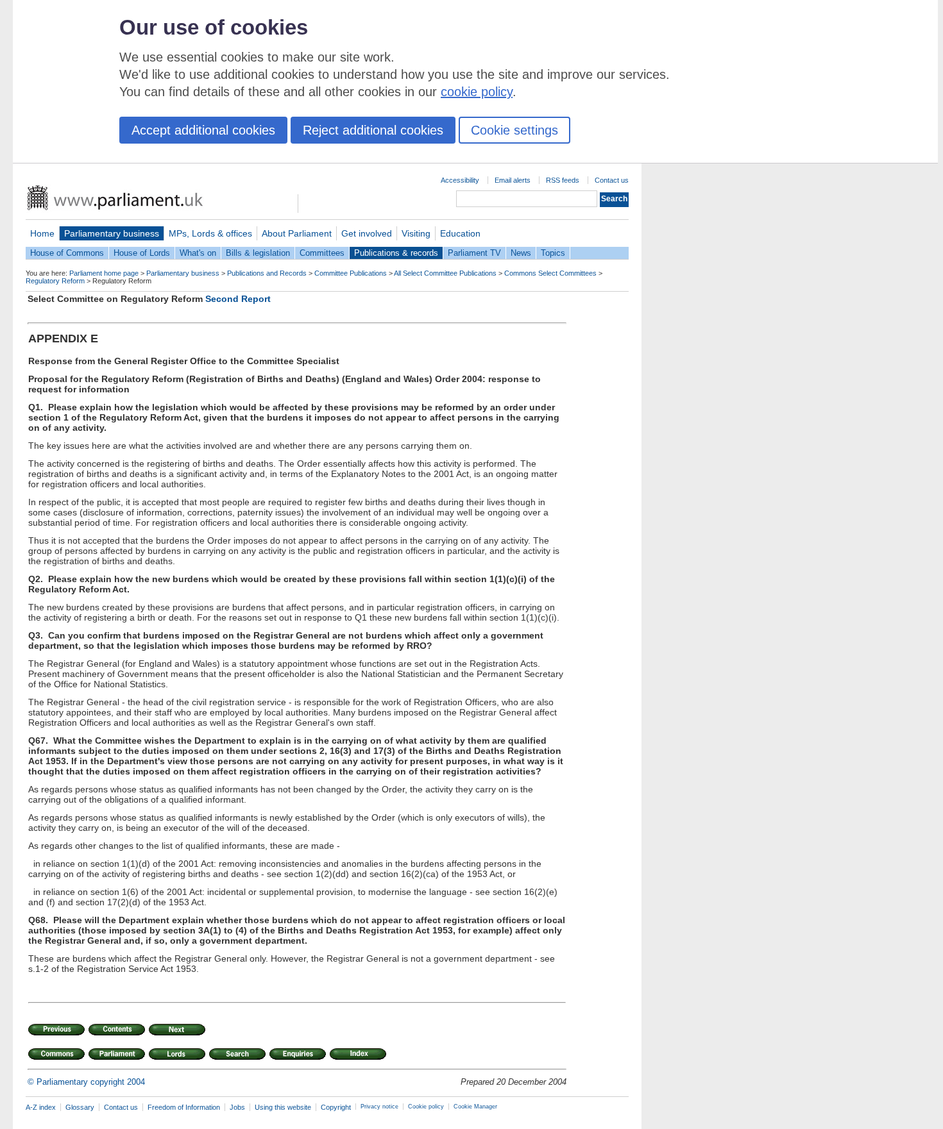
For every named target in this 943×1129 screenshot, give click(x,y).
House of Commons (67, 253)
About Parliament (297, 233)
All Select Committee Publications (445, 273)
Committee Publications (350, 273)
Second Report (238, 299)
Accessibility (460, 180)
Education (460, 233)
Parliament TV (474, 253)
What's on (198, 253)
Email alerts (513, 180)
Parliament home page (104, 273)
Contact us (612, 180)
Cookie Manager (475, 1106)
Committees (322, 253)
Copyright (336, 1107)
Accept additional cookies (203, 130)
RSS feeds (562, 180)
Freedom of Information (184, 1107)
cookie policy (477, 92)
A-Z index (41, 1107)
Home (42, 233)
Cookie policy (426, 1106)
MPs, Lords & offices (210, 233)
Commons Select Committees (550, 273)
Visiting (416, 233)
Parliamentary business (111, 233)
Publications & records (396, 253)
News (521, 253)
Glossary (79, 1107)
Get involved (366, 233)
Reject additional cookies (373, 130)
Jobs (237, 1107)
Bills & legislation (258, 253)
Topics (553, 253)
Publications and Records (267, 273)
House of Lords (142, 253)
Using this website (283, 1107)
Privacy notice (379, 1106)
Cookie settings (514, 130)
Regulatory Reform (55, 281)
